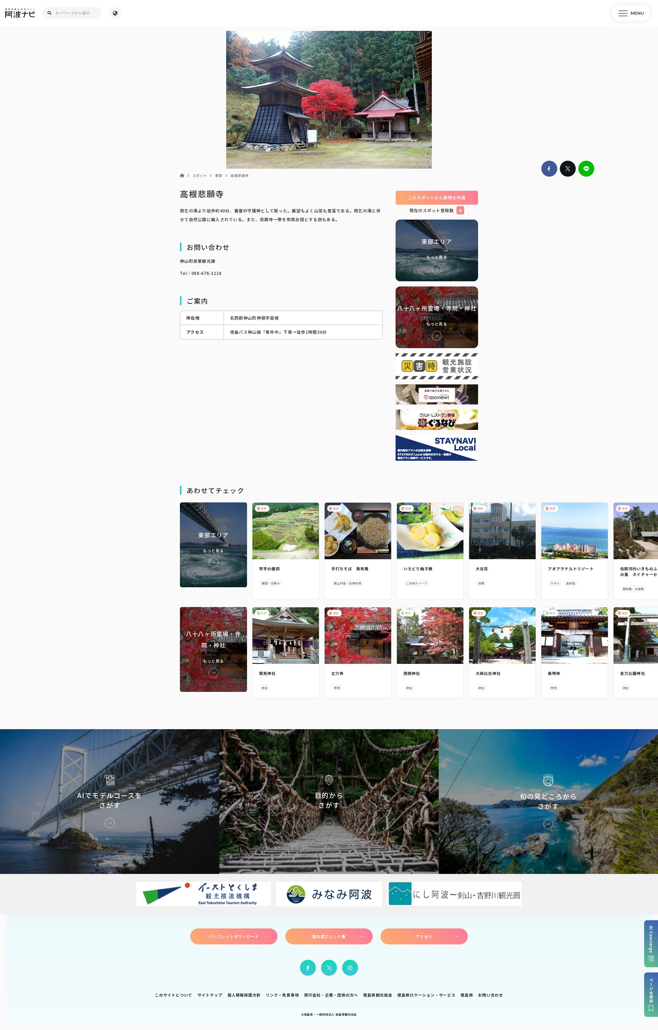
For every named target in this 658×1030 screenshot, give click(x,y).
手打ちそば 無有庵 (350, 568)
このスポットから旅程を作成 (437, 197)
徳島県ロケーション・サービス (426, 995)
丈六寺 (337, 673)
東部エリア (437, 250)
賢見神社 (267, 673)
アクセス (424, 936)
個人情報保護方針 (244, 995)
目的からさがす (328, 801)
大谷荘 (482, 568)
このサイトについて (174, 995)
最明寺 (554, 673)
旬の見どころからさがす (548, 801)
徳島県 (467, 995)
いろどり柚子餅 (418, 568)
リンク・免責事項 (282, 995)
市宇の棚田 (269, 568)
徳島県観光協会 (377, 995)
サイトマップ (209, 995)
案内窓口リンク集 (329, 936)
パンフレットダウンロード (234, 936)
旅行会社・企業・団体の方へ (331, 995)
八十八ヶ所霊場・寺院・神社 (437, 317)
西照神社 (412, 673)
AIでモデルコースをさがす (109, 801)
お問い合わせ (490, 995)
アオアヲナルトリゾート (571, 568)
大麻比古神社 (488, 673)
